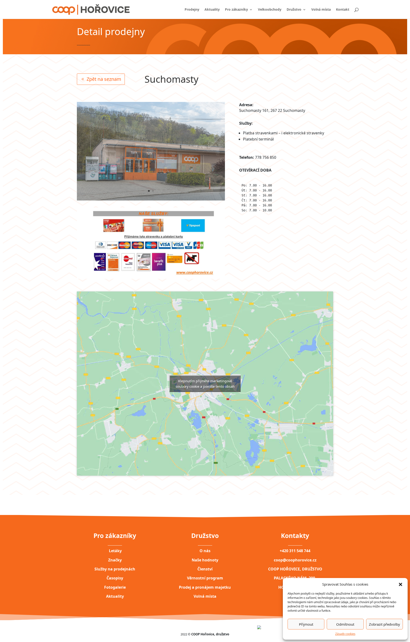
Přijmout (306, 624)
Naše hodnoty (205, 560)
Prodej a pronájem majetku (205, 587)
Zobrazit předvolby (384, 624)
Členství (205, 569)
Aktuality (212, 10)
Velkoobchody (269, 10)
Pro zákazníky (236, 10)
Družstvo (294, 10)
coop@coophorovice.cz (295, 560)
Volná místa (321, 10)
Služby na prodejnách (114, 569)
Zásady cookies (345, 634)
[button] (400, 584)
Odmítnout (345, 624)
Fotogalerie (115, 587)
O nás (205, 550)
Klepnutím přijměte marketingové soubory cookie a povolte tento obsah (205, 384)
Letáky (115, 550)
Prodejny (192, 10)
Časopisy (115, 578)
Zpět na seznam (104, 79)
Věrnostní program (205, 578)
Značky (115, 560)
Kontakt (342, 10)
